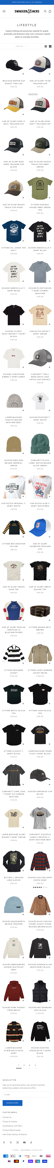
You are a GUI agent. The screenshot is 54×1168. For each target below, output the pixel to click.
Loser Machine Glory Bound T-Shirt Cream (14, 835)
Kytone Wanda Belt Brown (40, 628)
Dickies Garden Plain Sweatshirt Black (40, 966)
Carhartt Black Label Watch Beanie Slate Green (40, 463)
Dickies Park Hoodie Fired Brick (14, 1009)
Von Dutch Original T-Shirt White (13, 504)
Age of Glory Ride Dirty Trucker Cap (40, 122)
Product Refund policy (12, 1130)
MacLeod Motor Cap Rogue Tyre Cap (14, 82)
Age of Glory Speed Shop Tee (14, 588)
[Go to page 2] (35, 1065)
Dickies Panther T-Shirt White (40, 418)
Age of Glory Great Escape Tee (40, 588)
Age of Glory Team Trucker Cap (40, 82)
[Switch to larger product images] (46, 46)
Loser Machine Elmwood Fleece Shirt (13, 1050)
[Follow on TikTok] (31, 1142)
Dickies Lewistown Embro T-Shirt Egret (13, 375)
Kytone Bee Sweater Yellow (13, 545)
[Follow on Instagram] (17, 1142)
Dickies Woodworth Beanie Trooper (14, 922)
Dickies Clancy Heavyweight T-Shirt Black (14, 334)
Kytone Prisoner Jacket (13, 671)
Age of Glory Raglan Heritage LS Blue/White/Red (14, 630)
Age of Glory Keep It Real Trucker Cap (13, 122)
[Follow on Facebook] (4, 1142)
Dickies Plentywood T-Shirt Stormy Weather (40, 290)
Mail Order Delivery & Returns (15, 1134)
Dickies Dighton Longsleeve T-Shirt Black (40, 1050)
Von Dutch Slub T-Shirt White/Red (40, 504)
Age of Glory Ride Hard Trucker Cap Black (14, 164)
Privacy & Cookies (10, 1121)
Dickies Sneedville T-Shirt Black (40, 249)
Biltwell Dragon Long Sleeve (13, 879)
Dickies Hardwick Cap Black (40, 792)
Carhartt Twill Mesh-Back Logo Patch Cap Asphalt (40, 377)
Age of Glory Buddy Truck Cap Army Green (40, 164)
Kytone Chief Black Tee (40, 712)
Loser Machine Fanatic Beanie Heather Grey (13, 420)
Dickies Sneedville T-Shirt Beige (14, 289)
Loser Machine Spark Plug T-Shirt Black (40, 752)
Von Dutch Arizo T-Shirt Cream (40, 332)
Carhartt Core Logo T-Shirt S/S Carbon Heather (14, 794)
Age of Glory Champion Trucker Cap (40, 546)
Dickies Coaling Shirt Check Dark (40, 879)
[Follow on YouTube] (24, 1142)
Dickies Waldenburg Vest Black (40, 1009)
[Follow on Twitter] (10, 1142)
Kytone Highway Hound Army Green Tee (40, 207)
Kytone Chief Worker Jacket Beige (40, 671)
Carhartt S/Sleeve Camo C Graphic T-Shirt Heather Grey (40, 837)
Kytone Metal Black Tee (13, 712)
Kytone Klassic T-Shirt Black (14, 752)
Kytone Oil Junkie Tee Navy (14, 249)
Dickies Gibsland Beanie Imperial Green (13, 463)
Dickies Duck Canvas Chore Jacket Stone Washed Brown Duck (40, 924)
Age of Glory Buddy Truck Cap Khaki (14, 206)
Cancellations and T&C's (12, 1126)
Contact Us (7, 1117)
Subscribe (12, 1103)
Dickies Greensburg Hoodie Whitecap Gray (14, 967)
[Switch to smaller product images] (50, 46)
